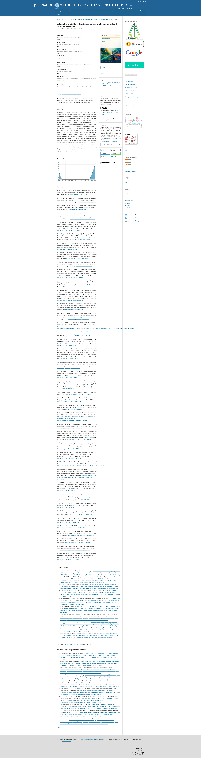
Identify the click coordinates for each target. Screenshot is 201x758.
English (127, 180)
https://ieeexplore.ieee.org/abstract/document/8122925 (75, 285)
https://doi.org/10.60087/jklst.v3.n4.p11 (67, 377)
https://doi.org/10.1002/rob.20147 (66, 507)
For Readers (127, 203)
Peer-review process (130, 84)
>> (60, 727)
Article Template (129, 94)
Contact (93, 11)
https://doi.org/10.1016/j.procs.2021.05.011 (68, 559)
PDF (104, 67)
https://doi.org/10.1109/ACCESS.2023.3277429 (69, 428)
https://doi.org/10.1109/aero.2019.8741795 (76, 258)
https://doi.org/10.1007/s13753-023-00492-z (68, 230)
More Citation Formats (107, 144)
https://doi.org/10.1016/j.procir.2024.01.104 (68, 368)
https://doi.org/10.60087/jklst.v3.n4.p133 (70, 94)
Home (58, 19)
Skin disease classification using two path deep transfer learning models (99, 698)
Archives (86, 11)
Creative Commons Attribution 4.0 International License (109, 112)
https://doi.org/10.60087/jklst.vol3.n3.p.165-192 (77, 336)
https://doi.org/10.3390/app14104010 (67, 249)
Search (99, 11)
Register (58, 14)
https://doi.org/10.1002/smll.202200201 (75, 409)
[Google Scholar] (134, 57)
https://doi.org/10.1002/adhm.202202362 (68, 358)
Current (79, 11)
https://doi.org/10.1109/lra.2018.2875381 (68, 522)
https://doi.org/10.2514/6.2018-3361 (81, 239)
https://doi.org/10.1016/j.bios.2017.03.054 (81, 515)
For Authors (127, 205)
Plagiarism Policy (129, 105)
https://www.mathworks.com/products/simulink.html (71, 527)
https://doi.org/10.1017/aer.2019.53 (83, 266)
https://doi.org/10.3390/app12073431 (78, 209)
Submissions (71, 11)
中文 (126, 183)
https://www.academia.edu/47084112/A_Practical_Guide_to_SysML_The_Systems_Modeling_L (81, 465)
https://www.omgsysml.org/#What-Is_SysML (79, 394)
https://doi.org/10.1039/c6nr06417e (66, 345)
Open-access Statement (131, 87)
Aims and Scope (129, 81)
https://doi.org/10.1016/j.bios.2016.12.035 (76, 309)
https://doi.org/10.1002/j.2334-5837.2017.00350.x (82, 219)
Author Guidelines (129, 90)
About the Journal (60, 11)
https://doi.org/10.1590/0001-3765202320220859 (70, 300)
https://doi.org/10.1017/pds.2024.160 (67, 490)
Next (117, 641)
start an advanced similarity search (73, 644)
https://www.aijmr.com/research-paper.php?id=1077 (78, 439)
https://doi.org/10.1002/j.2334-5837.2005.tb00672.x (80, 535)
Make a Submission (131, 74)
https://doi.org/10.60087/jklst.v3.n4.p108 (78, 319)
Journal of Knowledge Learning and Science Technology (94, 739)
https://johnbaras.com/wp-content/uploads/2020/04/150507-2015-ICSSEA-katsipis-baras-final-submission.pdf (76, 477)
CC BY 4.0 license (66, 741)
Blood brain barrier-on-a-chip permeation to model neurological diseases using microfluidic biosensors (92, 712)
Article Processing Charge (110, 11)
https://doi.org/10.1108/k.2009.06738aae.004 (69, 401)
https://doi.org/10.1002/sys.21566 (87, 202)
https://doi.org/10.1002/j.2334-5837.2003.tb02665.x (78, 542)
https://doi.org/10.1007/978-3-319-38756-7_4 (69, 458)
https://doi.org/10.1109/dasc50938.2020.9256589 (70, 277)
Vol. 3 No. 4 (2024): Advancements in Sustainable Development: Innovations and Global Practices (90, 19)
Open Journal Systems (130, 171)
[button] (105, 150)
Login (121, 11)
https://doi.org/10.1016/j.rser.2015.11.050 (68, 449)
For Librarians (128, 208)
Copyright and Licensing (131, 97)
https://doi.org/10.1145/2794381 (78, 194)
